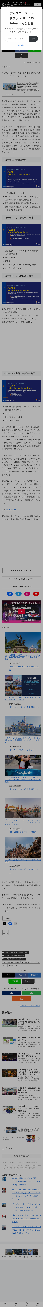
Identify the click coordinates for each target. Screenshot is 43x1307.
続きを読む (21, 45)
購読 (33, 39)
